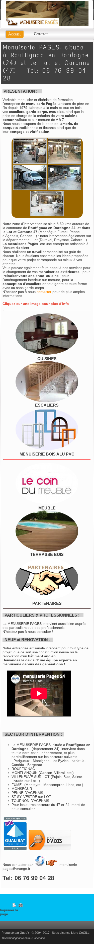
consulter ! (45, 632)
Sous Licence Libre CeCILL (71, 933)
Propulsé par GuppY (16, 933)
